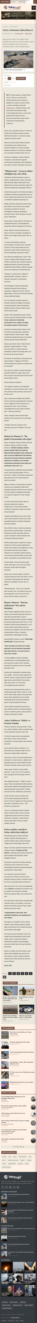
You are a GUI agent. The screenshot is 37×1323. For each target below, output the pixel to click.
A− (5, 78)
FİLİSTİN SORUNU (6, 1167)
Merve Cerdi (28, 33)
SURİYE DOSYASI (13, 26)
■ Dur (6, 82)
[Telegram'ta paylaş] (30, 973)
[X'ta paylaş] (22, 973)
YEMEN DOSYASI (17, 1305)
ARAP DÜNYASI (22, 1156)
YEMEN (26, 1163)
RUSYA (3, 1160)
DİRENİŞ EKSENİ (12, 1163)
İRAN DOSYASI (6, 1305)
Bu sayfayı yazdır (19, 33)
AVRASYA (20, 1163)
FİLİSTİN (4, 1156)
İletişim (22, 1320)
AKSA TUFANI (13, 1302)
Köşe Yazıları (11, 1320)
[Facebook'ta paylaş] (10, 973)
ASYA (30, 1156)
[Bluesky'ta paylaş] (18, 973)
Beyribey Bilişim (15, 1317)
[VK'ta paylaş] (26, 973)
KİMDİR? (23, 1160)
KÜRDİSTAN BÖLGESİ (13, 1160)
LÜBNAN (29, 1160)
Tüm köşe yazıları (18, 1146)
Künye (17, 1320)
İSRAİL (14, 1156)
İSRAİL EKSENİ (29, 1305)
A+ (13, 78)
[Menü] (34, 8)
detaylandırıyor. (11, 108)
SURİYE (4, 1163)
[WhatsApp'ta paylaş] (14, 973)
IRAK (10, 1156)
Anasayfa (5, 26)
